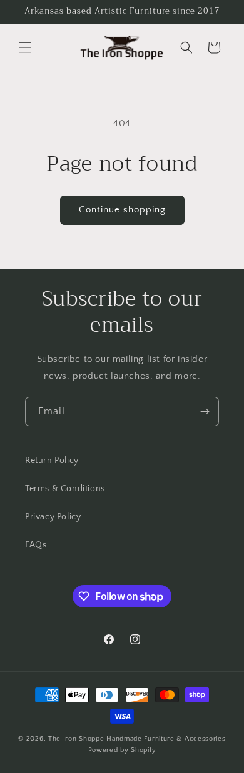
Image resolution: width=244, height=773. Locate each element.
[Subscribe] (204, 411)
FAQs (35, 545)
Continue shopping (122, 209)
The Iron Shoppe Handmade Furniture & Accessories (137, 738)
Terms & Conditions (65, 489)
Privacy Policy (53, 517)
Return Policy (52, 461)
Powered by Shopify (122, 750)
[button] (25, 47)
